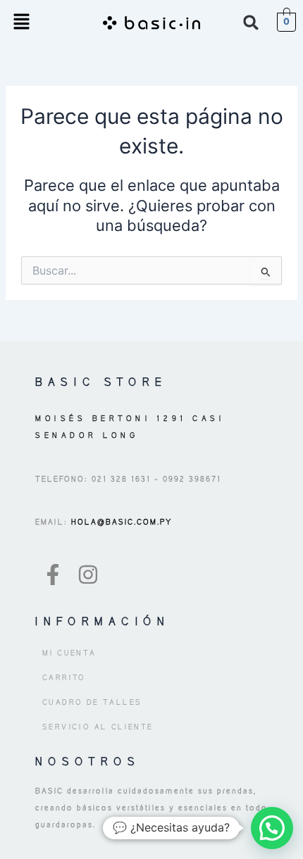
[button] (21, 22)
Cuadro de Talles (92, 702)
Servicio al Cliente (98, 727)
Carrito (64, 677)
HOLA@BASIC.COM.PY (120, 522)
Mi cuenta (69, 653)
